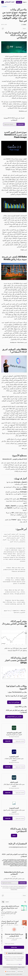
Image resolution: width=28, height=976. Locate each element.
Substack (8, 974)
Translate (5, 6)
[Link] (22, 35)
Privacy (19, 967)
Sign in (24, 2)
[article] (14, 911)
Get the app (20, 971)
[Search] (25, 901)
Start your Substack (10, 971)
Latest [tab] (7, 902)
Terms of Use (21, 886)
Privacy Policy (19, 960)
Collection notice (14, 968)
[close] (23, 927)
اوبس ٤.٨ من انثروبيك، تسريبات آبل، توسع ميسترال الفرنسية (10, 922)
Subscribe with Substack (15, 953)
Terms (23, 967)
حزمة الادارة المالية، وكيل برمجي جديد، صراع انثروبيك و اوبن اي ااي (10, 908)
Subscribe (19, 2)
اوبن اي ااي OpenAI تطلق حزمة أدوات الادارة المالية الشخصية (9, 912)
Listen (24, 24)
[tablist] (5, 901)
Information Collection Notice (17, 888)
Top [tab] (3, 902)
